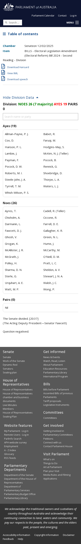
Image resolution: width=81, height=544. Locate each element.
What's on (49, 459)
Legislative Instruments (56, 404)
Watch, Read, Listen (54, 361)
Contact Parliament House (58, 446)
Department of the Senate (19, 475)
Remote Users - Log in (16, 434)
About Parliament (53, 364)
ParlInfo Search (12, 438)
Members (8, 408)
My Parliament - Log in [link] (16, 431)
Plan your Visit (51, 471)
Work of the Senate (14, 361)
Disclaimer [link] (69, 535)
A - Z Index (10, 450)
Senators (8, 368)
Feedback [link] (8, 539)
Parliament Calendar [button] (43, 15)
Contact (62, 15)
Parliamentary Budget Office (20, 494)
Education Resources (55, 368)
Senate (7, 357)
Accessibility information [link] (16, 535)
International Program (55, 376)
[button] (72, 22)
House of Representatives (18, 389)
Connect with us (52, 442)
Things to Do (50, 463)
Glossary (9, 454)
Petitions (48, 438)
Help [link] (20, 539)
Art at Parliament (52, 467)
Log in (73, 15)
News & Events (51, 357)
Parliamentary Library (55, 372)
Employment (11, 446)
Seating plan (10, 372)
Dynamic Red (10, 364)
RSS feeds (10, 458)
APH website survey (15, 442)
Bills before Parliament (56, 389)
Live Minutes (10, 405)
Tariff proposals (52, 401)
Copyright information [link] (46, 535)
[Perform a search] (6, 22)
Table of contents (22, 34)
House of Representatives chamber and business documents (18, 397)
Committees (50, 418)
